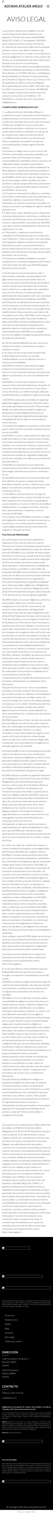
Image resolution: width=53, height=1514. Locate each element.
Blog (7, 1328)
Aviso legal (9, 1337)
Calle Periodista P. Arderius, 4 (15, 1358)
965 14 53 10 (17, 1393)
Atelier (8, 1324)
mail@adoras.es (9, 1397)
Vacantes (9, 1332)
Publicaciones (11, 1319)
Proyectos (10, 1315)
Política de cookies (13, 1341)
